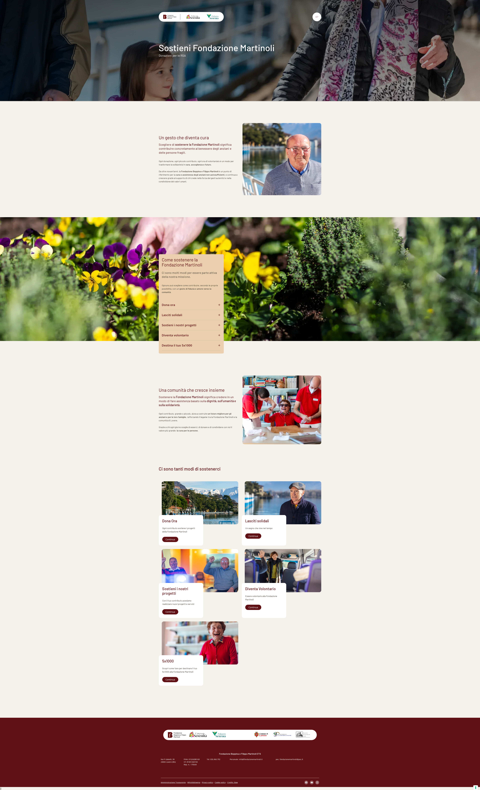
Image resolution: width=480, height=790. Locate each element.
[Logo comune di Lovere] (261, 734)
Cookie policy (220, 782)
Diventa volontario (175, 335)
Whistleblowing (193, 782)
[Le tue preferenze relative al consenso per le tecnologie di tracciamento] (475, 787)
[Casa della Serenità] (191, 17)
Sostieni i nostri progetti (179, 325)
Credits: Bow (232, 782)
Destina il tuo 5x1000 (177, 345)
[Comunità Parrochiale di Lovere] (303, 734)
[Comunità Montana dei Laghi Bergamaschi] (282, 734)
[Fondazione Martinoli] (171, 17)
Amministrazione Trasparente (173, 782)
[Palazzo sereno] (210, 17)
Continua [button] (170, 539)
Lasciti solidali (172, 315)
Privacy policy (207, 782)
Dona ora (168, 305)
